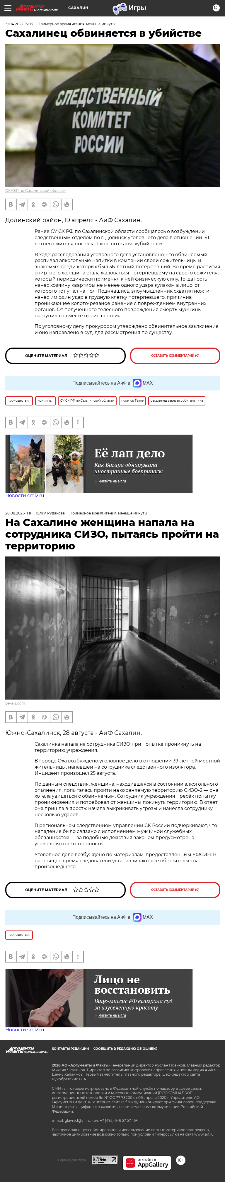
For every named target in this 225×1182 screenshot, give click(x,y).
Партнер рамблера (72, 1160)
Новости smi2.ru (24, 495)
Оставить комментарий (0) (175, 356)
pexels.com (15, 703)
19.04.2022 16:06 (19, 24)
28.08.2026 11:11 (18, 513)
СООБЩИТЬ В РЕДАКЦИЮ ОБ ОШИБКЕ (125, 1049)
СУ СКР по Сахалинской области (35, 190)
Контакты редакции (70, 1049)
